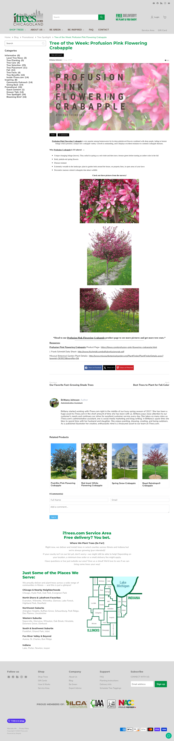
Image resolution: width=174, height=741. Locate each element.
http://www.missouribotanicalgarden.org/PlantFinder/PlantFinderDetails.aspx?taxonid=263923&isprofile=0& (106, 357)
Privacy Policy (24, 728)
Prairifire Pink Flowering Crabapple (63, 484)
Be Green (73, 684)
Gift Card (162, 30)
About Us (73, 676)
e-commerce (63, 135)
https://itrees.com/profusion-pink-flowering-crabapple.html (129, 347)
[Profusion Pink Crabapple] (109, 222)
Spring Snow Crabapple (124, 483)
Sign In (53, 517)
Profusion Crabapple (62, 150)
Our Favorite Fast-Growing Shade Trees (71, 383)
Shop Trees (43, 676)
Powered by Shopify (14, 733)
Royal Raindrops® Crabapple (151, 484)
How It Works (44, 684)
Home (8, 37)
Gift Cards (42, 680)
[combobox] (75, 17)
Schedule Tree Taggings (110, 688)
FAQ (102, 676)
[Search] (101, 17)
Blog (16, 37)
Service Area (148, 30)
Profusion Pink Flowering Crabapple (67, 141)
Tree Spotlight (44, 37)
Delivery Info (105, 684)
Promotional (28, 37)
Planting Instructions (109, 680)
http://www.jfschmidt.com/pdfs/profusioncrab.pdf (101, 351)
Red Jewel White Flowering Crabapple (91, 484)
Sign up (161, 684)
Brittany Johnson (70, 400)
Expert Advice (75, 688)
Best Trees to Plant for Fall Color (151, 383)
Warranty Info (12, 728)
